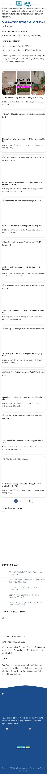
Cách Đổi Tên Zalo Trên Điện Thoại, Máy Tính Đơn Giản (25, 573)
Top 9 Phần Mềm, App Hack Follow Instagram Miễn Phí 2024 (23, 442)
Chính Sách (39, 768)
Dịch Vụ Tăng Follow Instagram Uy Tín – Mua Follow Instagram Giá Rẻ (22, 183)
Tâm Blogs (25, 55)
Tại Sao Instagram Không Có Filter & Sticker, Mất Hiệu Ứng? (23, 311)
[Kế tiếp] (31, 501)
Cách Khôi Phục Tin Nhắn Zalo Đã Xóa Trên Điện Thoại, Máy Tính (27, 581)
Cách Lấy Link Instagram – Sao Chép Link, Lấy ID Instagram (21, 268)
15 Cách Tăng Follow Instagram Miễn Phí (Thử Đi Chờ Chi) (22, 398)
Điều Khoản (23, 771)
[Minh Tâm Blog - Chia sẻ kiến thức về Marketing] (23, 4)
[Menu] (3, 4)
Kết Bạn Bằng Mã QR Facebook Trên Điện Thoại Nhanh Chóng (26, 603)
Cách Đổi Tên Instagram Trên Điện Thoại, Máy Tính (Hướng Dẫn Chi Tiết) (21, 485)
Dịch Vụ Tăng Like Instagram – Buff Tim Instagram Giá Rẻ (23, 140)
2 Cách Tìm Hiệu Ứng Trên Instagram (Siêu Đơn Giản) (22, 98)
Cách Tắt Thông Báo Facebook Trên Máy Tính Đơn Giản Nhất (26, 588)
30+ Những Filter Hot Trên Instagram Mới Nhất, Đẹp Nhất (22, 355)
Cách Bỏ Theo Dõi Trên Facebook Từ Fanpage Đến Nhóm (24, 596)
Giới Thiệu (30, 768)
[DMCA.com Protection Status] (24, 747)
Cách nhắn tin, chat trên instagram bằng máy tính (22, 226)
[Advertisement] (23, 537)
